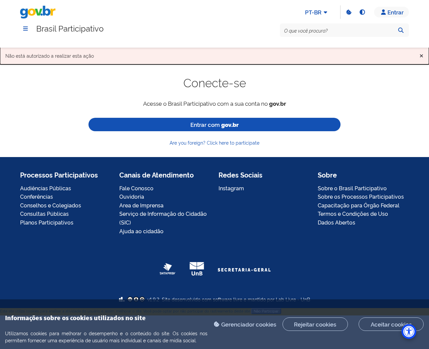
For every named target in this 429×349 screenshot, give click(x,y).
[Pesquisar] (400, 30)
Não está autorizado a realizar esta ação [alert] (214, 54)
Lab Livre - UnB (293, 299)
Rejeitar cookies (315, 324)
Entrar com (214, 124)
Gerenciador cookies (248, 324)
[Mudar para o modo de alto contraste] (362, 12)
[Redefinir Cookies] (348, 12)
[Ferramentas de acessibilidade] (409, 331)
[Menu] (25, 28)
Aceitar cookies (391, 324)
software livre (227, 299)
